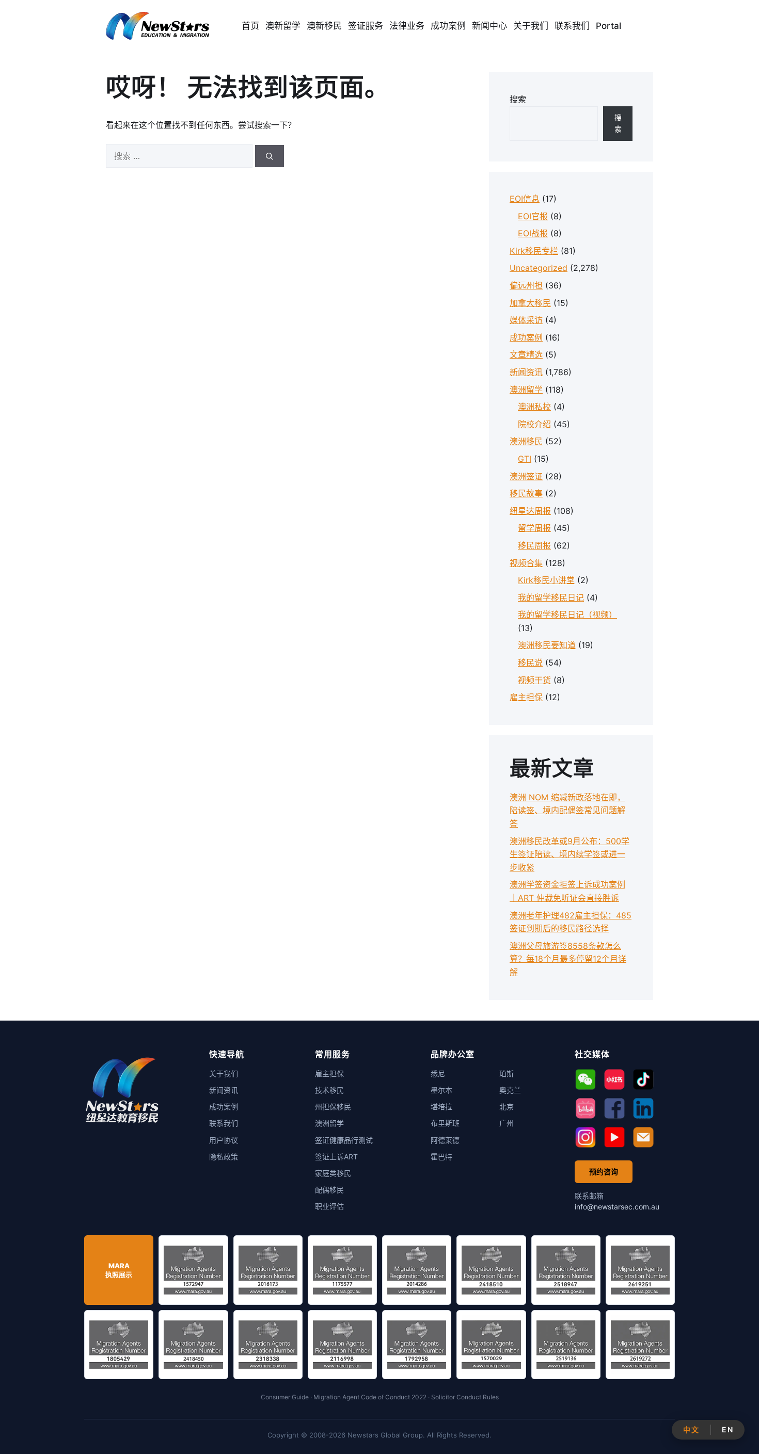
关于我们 (530, 26)
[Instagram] (585, 1137)
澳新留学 (283, 26)
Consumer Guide (285, 1397)
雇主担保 (526, 697)
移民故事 (526, 493)
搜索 (518, 99)
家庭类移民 (333, 1173)
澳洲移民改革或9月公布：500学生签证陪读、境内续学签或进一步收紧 (569, 854)
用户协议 (223, 1140)
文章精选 (526, 354)
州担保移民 (333, 1106)
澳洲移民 (526, 441)
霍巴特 (441, 1156)
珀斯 (506, 1073)
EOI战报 (533, 233)
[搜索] (269, 156)
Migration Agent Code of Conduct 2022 (369, 1397)
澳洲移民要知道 (547, 645)
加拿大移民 (530, 303)
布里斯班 (445, 1123)
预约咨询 (603, 1171)
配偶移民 (329, 1189)
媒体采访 (526, 320)
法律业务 (406, 26)
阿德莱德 (445, 1140)
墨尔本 (441, 1090)
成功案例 (448, 26)
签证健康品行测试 (344, 1140)
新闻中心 (489, 26)
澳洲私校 (534, 406)
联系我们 (572, 26)
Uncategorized (538, 268)
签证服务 (365, 26)
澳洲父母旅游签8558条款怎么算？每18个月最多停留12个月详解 (568, 959)
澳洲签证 (526, 476)
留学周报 (534, 528)
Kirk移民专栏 (534, 251)
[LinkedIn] (643, 1108)
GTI (524, 459)
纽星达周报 (530, 511)
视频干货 (534, 680)
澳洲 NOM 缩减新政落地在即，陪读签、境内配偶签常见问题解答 (567, 810)
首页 (250, 26)
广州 (506, 1123)
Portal (608, 26)
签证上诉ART (336, 1156)
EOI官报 (533, 216)
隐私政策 (223, 1156)
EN (727, 1429)
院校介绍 (534, 424)
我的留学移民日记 (551, 597)
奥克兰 (510, 1090)
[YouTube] (614, 1137)
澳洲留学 (526, 389)
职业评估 (329, 1206)
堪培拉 (441, 1106)
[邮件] (643, 1137)
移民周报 (534, 545)
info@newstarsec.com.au (617, 1206)
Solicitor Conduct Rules (465, 1397)
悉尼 (438, 1073)
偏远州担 (526, 285)
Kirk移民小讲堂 (546, 580)
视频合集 (526, 563)
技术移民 (329, 1090)
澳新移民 (324, 26)
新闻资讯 (526, 372)
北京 (506, 1106)
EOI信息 (525, 198)
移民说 (530, 662)
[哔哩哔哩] (585, 1108)
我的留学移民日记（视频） (567, 614)
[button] (585, 1079)
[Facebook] (614, 1108)
